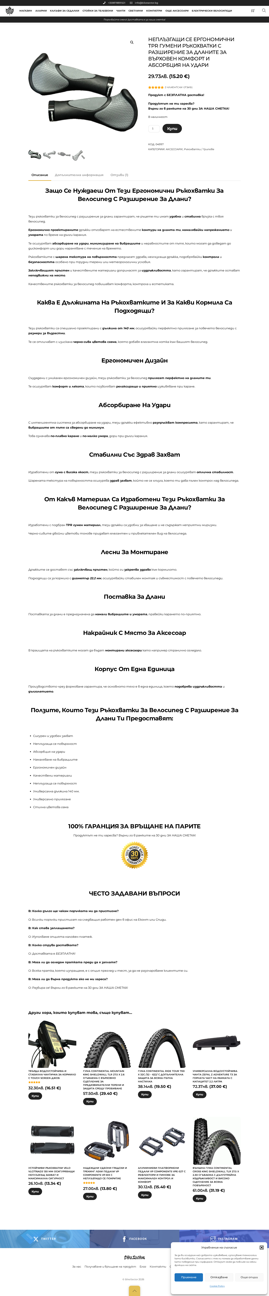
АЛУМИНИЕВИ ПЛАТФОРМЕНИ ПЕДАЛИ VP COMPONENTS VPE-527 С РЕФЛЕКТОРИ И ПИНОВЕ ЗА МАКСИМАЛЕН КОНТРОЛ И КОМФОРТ (162, 1174)
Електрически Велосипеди (212, 10)
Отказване (219, 1277)
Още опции (249, 1277)
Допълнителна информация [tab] (79, 175)
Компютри (154, 10)
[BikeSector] (9, 11)
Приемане (188, 1277)
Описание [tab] (39, 175)
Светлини (135, 10)
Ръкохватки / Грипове (199, 149)
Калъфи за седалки (64, 10)
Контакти (158, 1266)
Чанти (120, 10)
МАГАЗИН (25, 10)
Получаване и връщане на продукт (110, 1266)
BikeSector (131, 1279)
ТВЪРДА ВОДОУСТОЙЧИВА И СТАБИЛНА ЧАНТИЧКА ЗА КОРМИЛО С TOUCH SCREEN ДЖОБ (52, 1074)
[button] (262, 1247)
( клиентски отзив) (179, 87)
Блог (143, 1266)
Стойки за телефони (98, 10)
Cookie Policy (217, 1286)
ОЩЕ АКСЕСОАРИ (177, 10)
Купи (172, 128)
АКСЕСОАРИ (174, 149)
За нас (76, 1266)
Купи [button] (35, 1096)
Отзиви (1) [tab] (119, 175)
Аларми (41, 10)
